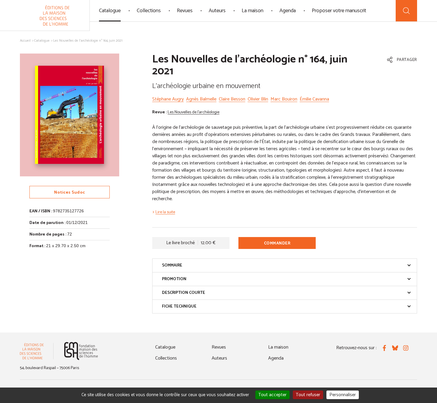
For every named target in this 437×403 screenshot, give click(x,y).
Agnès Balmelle (201, 99)
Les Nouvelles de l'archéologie (193, 112)
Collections (149, 10)
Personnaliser (342, 395)
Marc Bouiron (284, 99)
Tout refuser (308, 395)
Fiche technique (179, 306)
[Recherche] (406, 10)
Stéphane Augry (168, 99)
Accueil (25, 40)
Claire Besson (232, 99)
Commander (277, 243)
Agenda (287, 10)
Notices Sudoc (69, 192)
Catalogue (110, 10)
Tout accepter (272, 395)
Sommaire (172, 265)
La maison (252, 10)
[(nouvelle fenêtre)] (81, 351)
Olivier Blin (258, 99)
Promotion (174, 279)
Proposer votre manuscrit (339, 10)
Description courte (183, 292)
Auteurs (217, 10)
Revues (185, 10)
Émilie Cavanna (314, 99)
